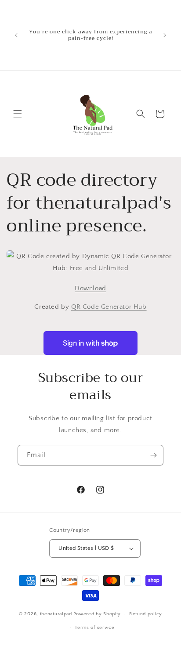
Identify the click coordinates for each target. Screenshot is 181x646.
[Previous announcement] (16, 35)
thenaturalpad (56, 614)
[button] (17, 113)
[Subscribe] (153, 455)
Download (90, 288)
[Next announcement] (164, 35)
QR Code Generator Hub (109, 306)
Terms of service (94, 627)
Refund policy (145, 614)
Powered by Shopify (97, 614)
